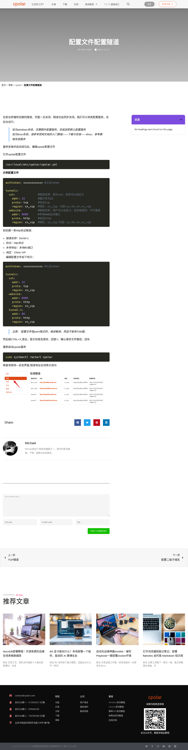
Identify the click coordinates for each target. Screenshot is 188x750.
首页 (3, 85)
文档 (76, 4)
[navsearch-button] (128, 4)
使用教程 (89, 4)
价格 (54, 4)
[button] (77, 422)
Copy (105, 163)
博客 (10, 85)
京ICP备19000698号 (67, 746)
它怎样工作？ (38, 4)
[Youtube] (164, 746)
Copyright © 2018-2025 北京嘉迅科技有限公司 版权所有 (35, 746)
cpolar (18, 85)
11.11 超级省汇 (112, 4)
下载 (65, 4)
